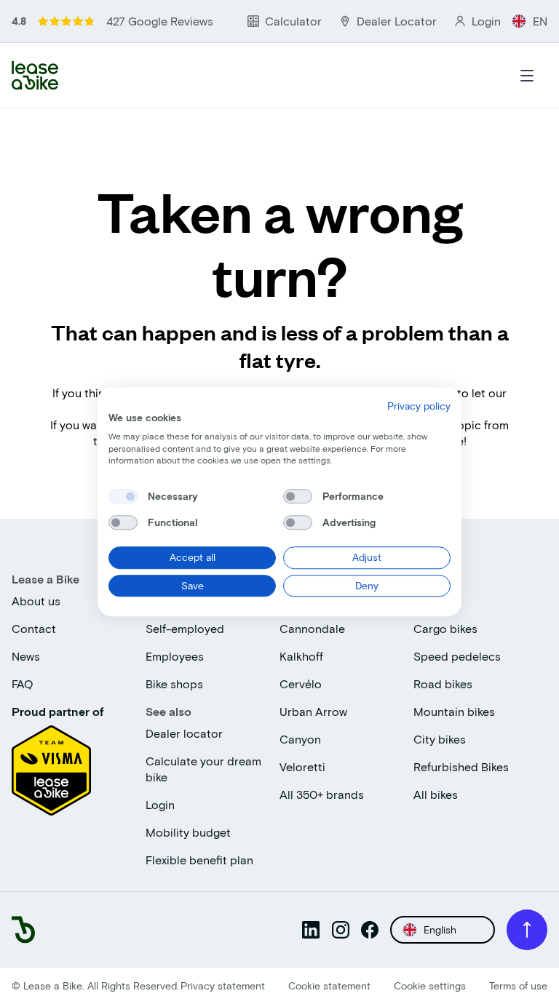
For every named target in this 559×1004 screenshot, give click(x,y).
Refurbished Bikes (461, 766)
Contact (34, 628)
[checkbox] (123, 496)
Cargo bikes (445, 628)
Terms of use (518, 985)
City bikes (439, 739)
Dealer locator (184, 733)
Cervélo (301, 683)
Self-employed (185, 628)
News (26, 656)
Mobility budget (188, 832)
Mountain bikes (454, 711)
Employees (175, 656)
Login (160, 804)
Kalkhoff (301, 656)
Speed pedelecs (457, 656)
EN (540, 21)
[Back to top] (527, 929)
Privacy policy (419, 405)
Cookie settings (430, 985)
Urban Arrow (313, 711)
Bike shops (174, 683)
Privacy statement (223, 985)
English (440, 929)
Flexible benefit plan (199, 859)
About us (36, 600)
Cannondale (312, 628)
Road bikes (442, 683)
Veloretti (302, 766)
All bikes (435, 794)
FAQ (22, 683)
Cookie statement (329, 985)
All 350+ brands (322, 794)
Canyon (300, 739)
